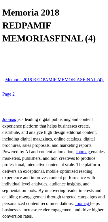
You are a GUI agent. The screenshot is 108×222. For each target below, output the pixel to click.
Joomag (10, 119)
